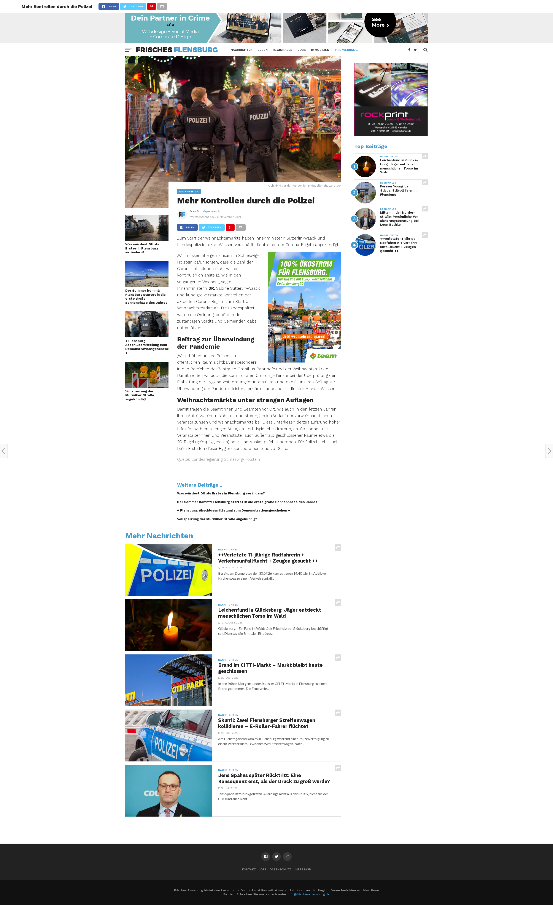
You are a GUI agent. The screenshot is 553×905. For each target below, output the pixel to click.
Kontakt (249, 869)
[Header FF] (276, 42)
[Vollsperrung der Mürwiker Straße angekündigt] (146, 386)
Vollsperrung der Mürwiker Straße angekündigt (139, 395)
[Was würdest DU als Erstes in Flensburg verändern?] (146, 239)
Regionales (282, 49)
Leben (263, 49)
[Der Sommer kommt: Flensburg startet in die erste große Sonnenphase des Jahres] (146, 285)
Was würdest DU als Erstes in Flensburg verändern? (142, 248)
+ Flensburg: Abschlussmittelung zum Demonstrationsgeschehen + (146, 347)
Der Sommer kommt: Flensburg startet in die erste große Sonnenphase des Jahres (146, 297)
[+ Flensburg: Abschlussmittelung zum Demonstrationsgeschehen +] (146, 336)
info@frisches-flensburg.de (309, 894)
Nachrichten (242, 49)
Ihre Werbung (346, 49)
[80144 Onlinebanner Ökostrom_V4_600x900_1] (304, 361)
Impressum (302, 869)
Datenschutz (280, 869)
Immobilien (320, 49)
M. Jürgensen (207, 211)
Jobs (302, 49)
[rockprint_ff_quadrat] (391, 135)
